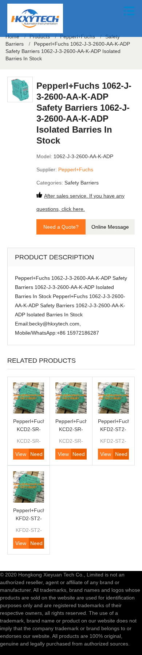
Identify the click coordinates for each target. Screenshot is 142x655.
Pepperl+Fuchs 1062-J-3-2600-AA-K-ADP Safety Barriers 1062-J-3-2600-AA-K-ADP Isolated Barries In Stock (67, 51)
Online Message (110, 227)
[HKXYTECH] (35, 18)
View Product (21, 455)
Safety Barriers (81, 183)
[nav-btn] (129, 10)
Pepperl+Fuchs (75, 169)
